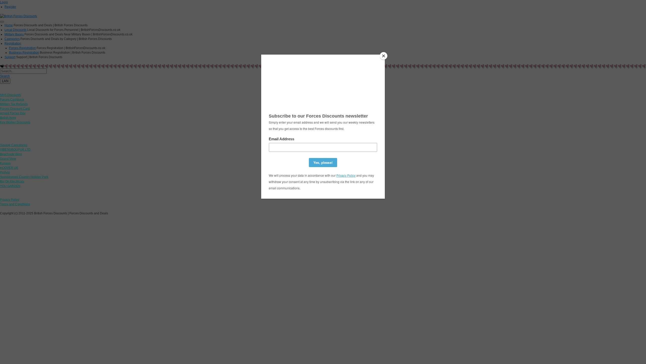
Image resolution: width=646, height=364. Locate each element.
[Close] (383, 56)
